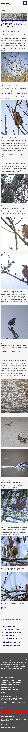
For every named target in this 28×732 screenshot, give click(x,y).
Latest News (4, 624)
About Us (3, 656)
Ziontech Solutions (15, 727)
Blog (3, 10)
